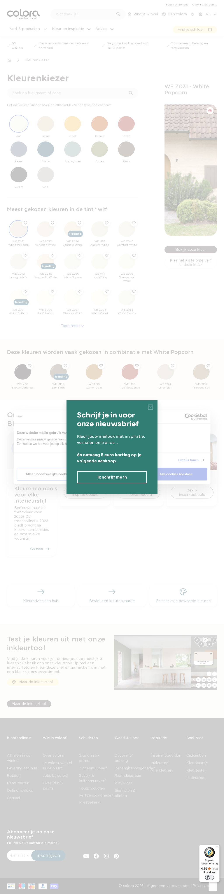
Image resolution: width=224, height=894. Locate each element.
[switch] (209, 877)
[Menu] (217, 847)
